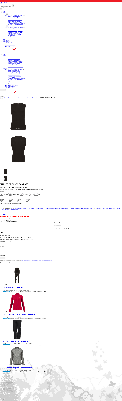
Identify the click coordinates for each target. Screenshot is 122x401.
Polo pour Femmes (11, 77)
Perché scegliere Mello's (7, 376)
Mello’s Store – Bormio (9, 84)
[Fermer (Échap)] (0, 399)
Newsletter (5, 398)
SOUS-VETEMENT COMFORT (13, 287)
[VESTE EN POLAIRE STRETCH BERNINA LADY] (17, 311)
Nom (1, 243)
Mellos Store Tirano (6, 389)
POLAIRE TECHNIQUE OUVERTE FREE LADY (18, 368)
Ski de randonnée (5, 209)
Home (4, 54)
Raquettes (113, 208)
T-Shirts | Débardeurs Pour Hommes (15, 64)
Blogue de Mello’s (6, 81)
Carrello (4, 395)
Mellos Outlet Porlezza (7, 390)
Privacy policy (5, 384)
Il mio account (5, 394)
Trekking (16, 209)
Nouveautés (17, 208)
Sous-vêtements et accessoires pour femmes (16, 78)
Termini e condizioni (7, 383)
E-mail (1, 246)
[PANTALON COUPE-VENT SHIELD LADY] (17, 338)
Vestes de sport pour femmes (13, 70)
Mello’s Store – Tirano (9, 87)
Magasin (4, 55)
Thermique (11, 209)
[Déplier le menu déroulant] (6, 68)
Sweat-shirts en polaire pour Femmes (15, 73)
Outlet (4, 80)
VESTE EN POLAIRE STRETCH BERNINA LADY (19, 314)
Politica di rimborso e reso (8, 382)
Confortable (104, 208)
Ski (0, 209)
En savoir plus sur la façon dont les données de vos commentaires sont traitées (36, 260)
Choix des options (6, 291)
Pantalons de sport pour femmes (14, 71)
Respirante (118, 208)
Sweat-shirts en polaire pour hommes (15, 62)
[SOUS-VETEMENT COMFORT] (17, 284)
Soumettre (2, 257)
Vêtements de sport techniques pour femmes (14, 69)
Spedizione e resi (6, 380)
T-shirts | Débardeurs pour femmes (14, 76)
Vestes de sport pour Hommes (14, 59)
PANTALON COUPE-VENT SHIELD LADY (16, 341)
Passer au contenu (3, 2)
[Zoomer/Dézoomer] (4, 399)
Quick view (120, 267)
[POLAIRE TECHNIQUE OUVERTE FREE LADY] (17, 365)
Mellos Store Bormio (7, 388)
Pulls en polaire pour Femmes (14, 75)
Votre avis (2, 255)
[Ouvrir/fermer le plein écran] (3, 399)
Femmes (4, 68)
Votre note (2, 241)
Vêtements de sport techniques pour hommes (14, 57)
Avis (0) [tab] (4, 214)
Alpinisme (99, 208)
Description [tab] (5, 211)
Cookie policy (5, 385)
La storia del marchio (7, 375)
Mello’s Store (5, 83)
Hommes (4, 56)
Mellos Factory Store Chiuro (8, 391)
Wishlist (4, 397)
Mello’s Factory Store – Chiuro (11, 85)
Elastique (109, 208)
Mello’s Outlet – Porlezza (10, 86)
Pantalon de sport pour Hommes (14, 60)
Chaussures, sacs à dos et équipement (15, 67)
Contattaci (5, 378)
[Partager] (1, 399)
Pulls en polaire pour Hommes (14, 63)
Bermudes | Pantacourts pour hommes (15, 61)
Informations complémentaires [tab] (9, 212)
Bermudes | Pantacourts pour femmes (15, 72)
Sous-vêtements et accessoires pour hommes (16, 65)
